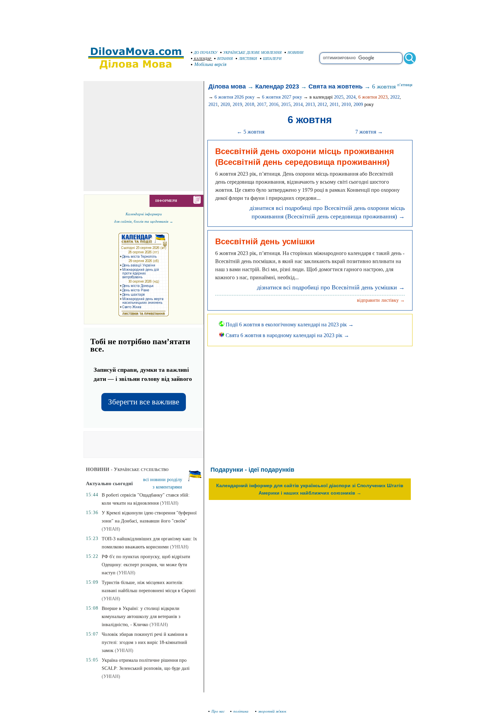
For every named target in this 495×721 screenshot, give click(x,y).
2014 (298, 104)
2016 (273, 104)
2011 (334, 104)
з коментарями (167, 487)
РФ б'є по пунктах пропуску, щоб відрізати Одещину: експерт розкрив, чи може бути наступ (146, 564)
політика (241, 711)
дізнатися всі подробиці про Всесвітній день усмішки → (331, 287)
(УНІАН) (169, 503)
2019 (237, 104)
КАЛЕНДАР (202, 59)
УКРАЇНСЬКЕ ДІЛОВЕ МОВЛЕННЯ (252, 52)
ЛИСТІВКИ (248, 59)
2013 (310, 104)
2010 (346, 104)
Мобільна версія (210, 64)
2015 (286, 104)
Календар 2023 (277, 86)
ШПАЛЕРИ (272, 59)
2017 (261, 104)
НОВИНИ (295, 52)
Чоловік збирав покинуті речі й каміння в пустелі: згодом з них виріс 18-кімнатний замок (145, 642)
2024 (351, 97)
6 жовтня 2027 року (282, 97)
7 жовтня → (369, 132)
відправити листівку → (381, 300)
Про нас (218, 711)
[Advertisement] (247, 20)
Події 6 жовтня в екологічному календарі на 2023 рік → (289, 324)
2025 (338, 97)
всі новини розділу (162, 479)
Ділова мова (227, 86)
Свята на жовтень (335, 86)
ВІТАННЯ (225, 59)
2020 (225, 104)
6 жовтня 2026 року (234, 97)
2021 (213, 104)
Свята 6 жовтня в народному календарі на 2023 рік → (286, 335)
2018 (249, 104)
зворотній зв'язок (272, 711)
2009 (358, 104)
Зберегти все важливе (143, 402)
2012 (322, 104)
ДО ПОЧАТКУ (205, 52)
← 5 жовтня (250, 132)
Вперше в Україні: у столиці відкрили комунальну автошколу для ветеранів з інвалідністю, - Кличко (141, 616)
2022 (395, 97)
